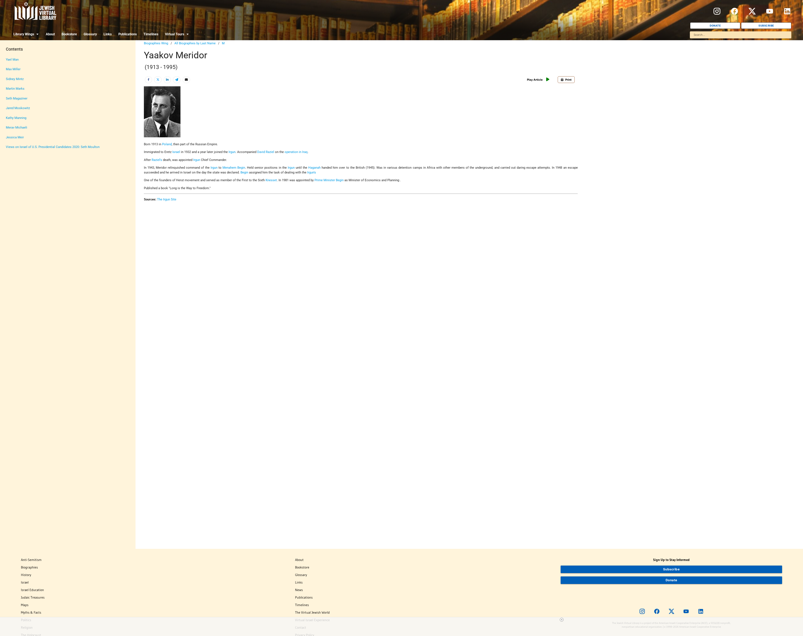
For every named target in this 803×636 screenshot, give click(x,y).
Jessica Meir (15, 137)
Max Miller (13, 69)
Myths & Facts (31, 612)
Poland (167, 144)
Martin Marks (15, 88)
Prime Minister (325, 180)
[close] (562, 620)
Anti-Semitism (31, 560)
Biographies (29, 567)
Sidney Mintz (15, 79)
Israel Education (32, 590)
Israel (176, 152)
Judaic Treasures (33, 597)
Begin (244, 172)
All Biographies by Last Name (195, 43)
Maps (24, 605)
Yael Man (12, 59)
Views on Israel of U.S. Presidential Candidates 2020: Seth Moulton (53, 147)
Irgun (232, 152)
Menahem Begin (233, 168)
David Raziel (265, 152)
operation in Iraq (296, 152)
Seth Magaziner (16, 98)
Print (568, 79)
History (26, 575)
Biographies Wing (156, 43)
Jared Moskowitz (18, 108)
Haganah (314, 168)
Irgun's (311, 172)
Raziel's (157, 160)
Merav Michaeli (16, 127)
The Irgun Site (166, 199)
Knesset (271, 180)
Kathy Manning (16, 118)
